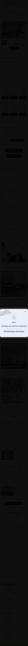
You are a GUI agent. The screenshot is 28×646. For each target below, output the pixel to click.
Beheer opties (14, 335)
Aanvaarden (14, 331)
